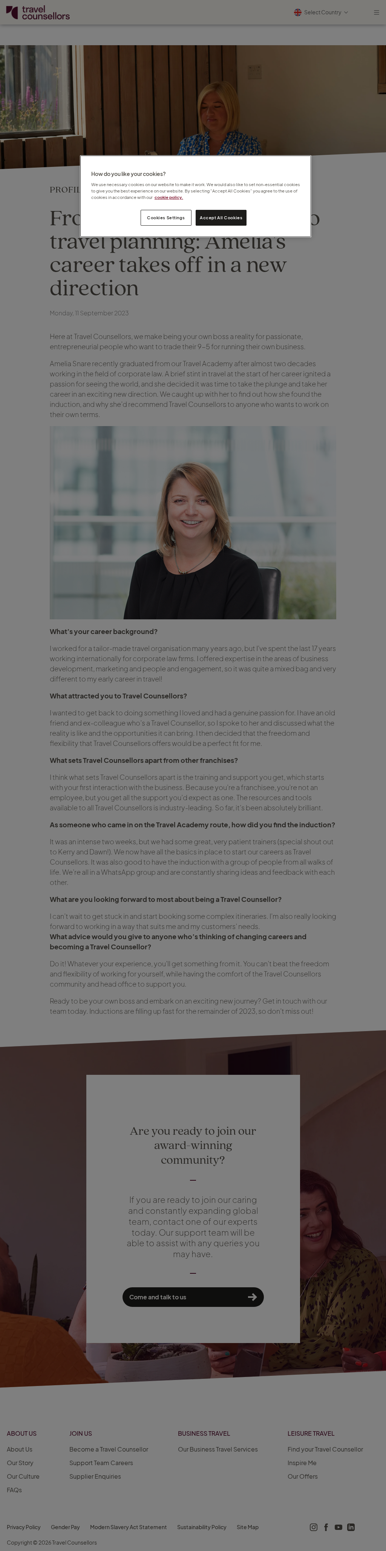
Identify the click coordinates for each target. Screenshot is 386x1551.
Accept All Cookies (221, 217)
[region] (195, 196)
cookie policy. (169, 197)
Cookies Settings (166, 217)
